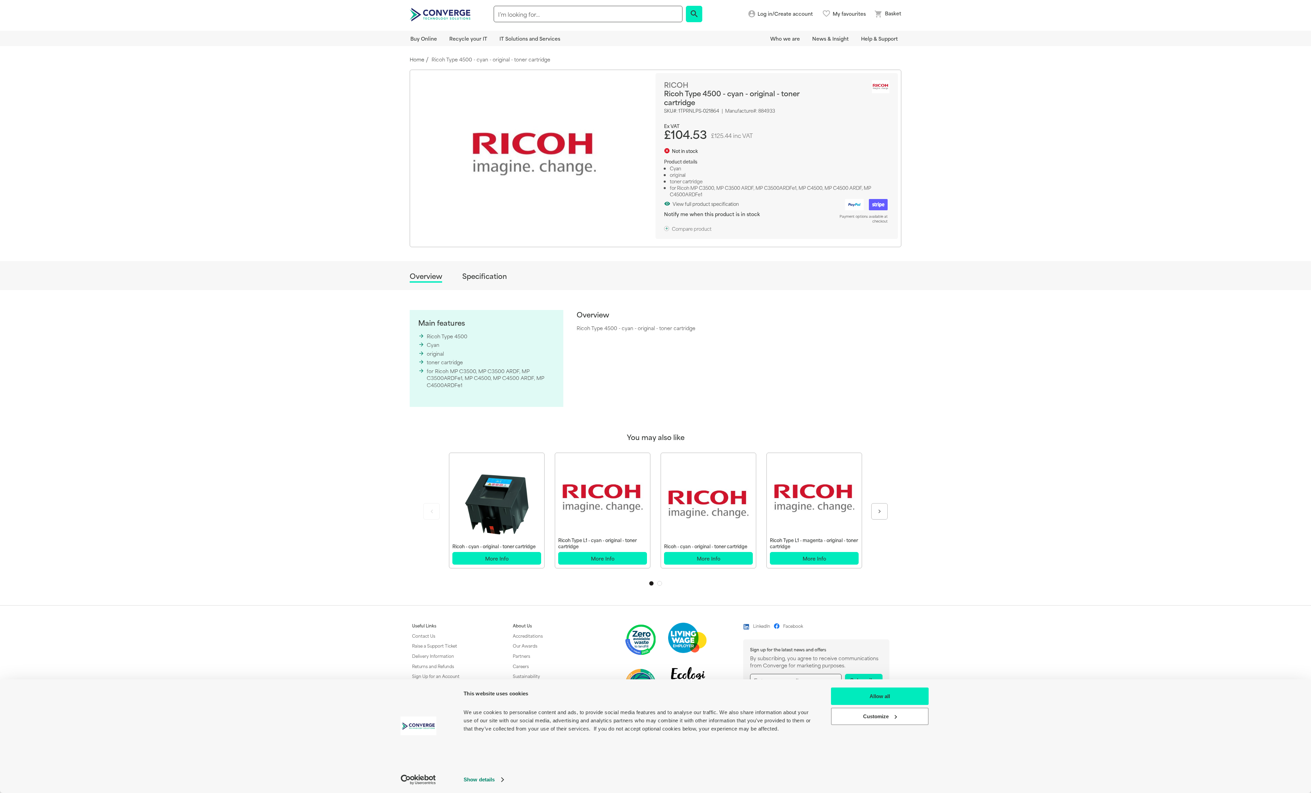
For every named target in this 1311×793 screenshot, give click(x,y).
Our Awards (525, 645)
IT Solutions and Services (529, 38)
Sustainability (526, 675)
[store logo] (441, 14)
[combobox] (588, 14)
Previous (431, 511)
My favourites (849, 13)
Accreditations (528, 635)
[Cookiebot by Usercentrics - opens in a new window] (418, 780)
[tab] (426, 277)
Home (417, 59)
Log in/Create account (785, 13)
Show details (479, 779)
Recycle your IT (468, 38)
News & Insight (830, 38)
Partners (521, 655)
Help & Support (879, 38)
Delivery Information (433, 655)
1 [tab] (651, 583)
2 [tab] (659, 583)
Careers (521, 666)
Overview (426, 276)
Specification (484, 276)
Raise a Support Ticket (434, 645)
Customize (876, 716)
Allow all (880, 696)
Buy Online (423, 38)
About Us (522, 626)
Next (879, 511)
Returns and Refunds (433, 666)
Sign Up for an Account (436, 675)
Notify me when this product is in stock (712, 214)
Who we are (785, 38)
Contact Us (423, 635)
